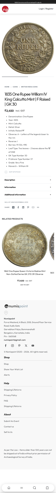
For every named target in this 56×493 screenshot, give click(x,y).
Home (7, 87)
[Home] (9, 488)
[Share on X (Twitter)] (13, 207)
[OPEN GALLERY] (28, 48)
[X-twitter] (26, 345)
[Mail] (33, 207)
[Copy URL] (38, 207)
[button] (24, 285)
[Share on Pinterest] (28, 207)
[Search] (34, 488)
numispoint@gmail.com (15, 340)
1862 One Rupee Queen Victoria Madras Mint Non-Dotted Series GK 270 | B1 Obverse (24, 272)
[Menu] (21, 488)
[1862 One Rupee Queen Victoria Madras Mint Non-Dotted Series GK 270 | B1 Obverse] (25, 245)
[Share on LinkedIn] (23, 207)
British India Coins (29, 87)
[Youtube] (33, 345)
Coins (15, 87)
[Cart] (47, 488)
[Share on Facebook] (18, 207)
